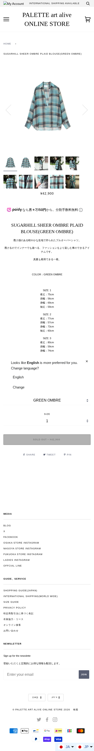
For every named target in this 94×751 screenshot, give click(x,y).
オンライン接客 (12, 625)
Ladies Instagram (16, 560)
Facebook (10, 537)
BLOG (7, 525)
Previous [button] (11, 109)
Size (47, 414)
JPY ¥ (54, 697)
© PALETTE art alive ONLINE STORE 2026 (41, 709)
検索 (75, 709)
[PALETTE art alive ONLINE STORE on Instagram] (55, 720)
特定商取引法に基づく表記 (18, 613)
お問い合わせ (10, 630)
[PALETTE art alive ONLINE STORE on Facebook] (47, 720)
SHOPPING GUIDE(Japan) (20, 590)
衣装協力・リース (13, 619)
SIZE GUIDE (11, 602)
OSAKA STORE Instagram (21, 543)
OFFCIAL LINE (12, 565)
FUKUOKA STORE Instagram (22, 554)
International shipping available (54, 3)
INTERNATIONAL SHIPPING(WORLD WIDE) (30, 596)
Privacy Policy (14, 607)
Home (7, 43)
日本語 (35, 697)
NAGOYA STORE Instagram (22, 548)
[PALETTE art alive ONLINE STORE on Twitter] (39, 720)
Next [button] (82, 109)
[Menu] (6, 19)
